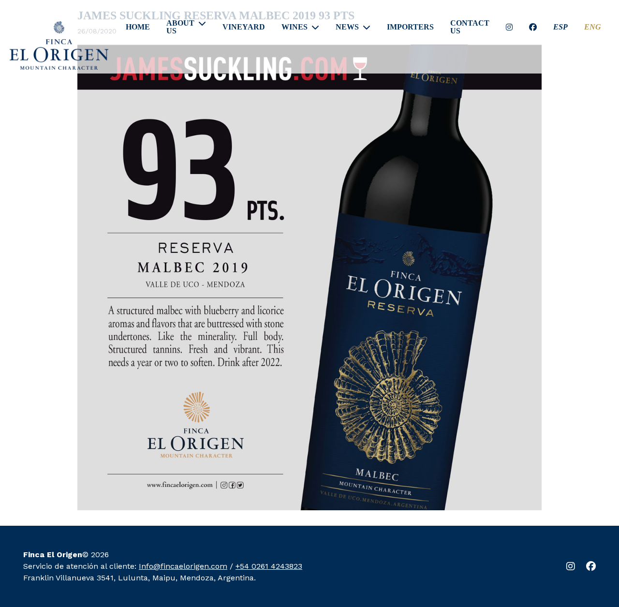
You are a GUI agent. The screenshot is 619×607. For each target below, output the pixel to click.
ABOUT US (180, 27)
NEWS (347, 27)
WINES (294, 27)
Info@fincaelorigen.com (183, 566)
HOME (138, 27)
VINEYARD (243, 27)
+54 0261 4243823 (269, 566)
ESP (560, 27)
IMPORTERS (410, 27)
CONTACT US (469, 27)
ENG (592, 27)
